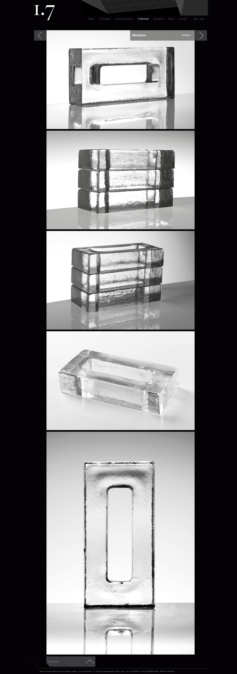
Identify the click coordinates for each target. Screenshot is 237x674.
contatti (182, 18)
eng (201, 18)
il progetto (105, 18)
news (171, 18)
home (91, 18)
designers (158, 18)
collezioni (143, 18)
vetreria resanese (124, 18)
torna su (53, 661)
